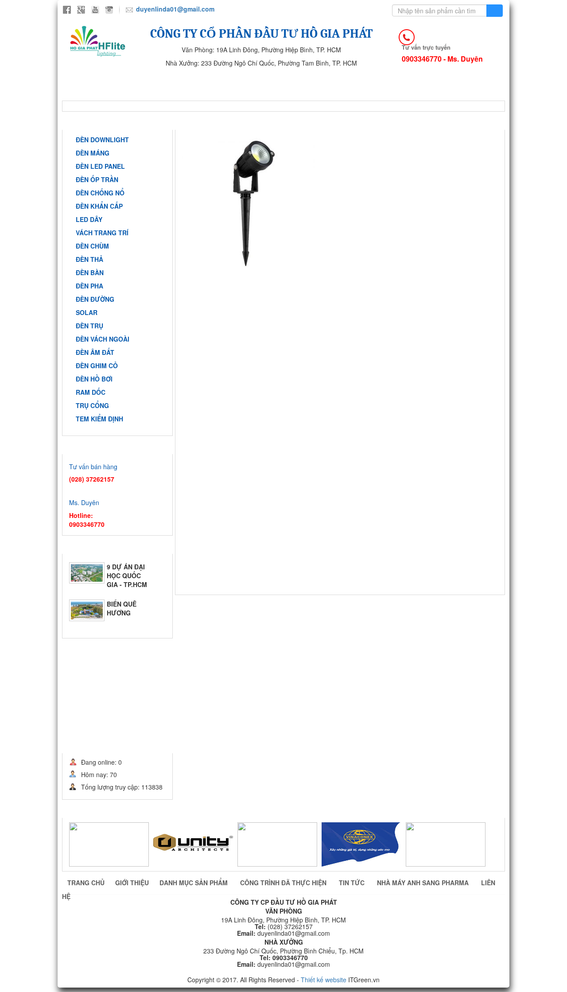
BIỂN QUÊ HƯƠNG (121, 602)
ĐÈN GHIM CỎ (97, 365)
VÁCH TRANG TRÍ (102, 232)
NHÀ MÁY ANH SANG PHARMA (122, 93)
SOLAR (86, 312)
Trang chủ (96, 80)
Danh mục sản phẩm (194, 882)
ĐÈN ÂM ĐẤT (95, 352)
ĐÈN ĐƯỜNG (95, 299)
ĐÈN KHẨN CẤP (99, 206)
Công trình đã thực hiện (321, 80)
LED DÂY (89, 219)
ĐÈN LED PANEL (100, 166)
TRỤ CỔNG (92, 405)
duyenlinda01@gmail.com (175, 8)
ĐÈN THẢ (89, 259)
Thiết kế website (323, 979)
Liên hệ (211, 93)
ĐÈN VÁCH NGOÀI (102, 339)
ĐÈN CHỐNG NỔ (100, 192)
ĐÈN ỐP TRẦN (97, 179)
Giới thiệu (165, 80)
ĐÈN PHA (89, 285)
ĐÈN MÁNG (92, 152)
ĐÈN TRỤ (89, 325)
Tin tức (408, 80)
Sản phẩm (231, 80)
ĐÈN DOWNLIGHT (102, 139)
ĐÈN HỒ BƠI (94, 378)
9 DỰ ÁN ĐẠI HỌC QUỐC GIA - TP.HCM (127, 569)
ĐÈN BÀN (90, 272)
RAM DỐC (90, 392)
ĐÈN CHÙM (92, 245)
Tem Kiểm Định (99, 418)
